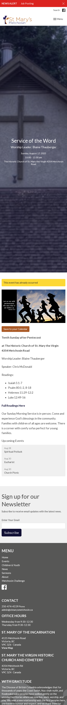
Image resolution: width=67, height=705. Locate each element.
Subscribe (11, 532)
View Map (7, 647)
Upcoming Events (13, 440)
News (5, 569)
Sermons (6, 572)
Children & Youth (11, 565)
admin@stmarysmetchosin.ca (17, 609)
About (5, 576)
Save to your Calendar (15, 329)
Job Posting (27, 3)
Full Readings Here (13, 405)
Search (56, 10)
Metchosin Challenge (13, 580)
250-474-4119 (10, 606)
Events (5, 561)
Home (5, 557)
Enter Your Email (11, 520)
